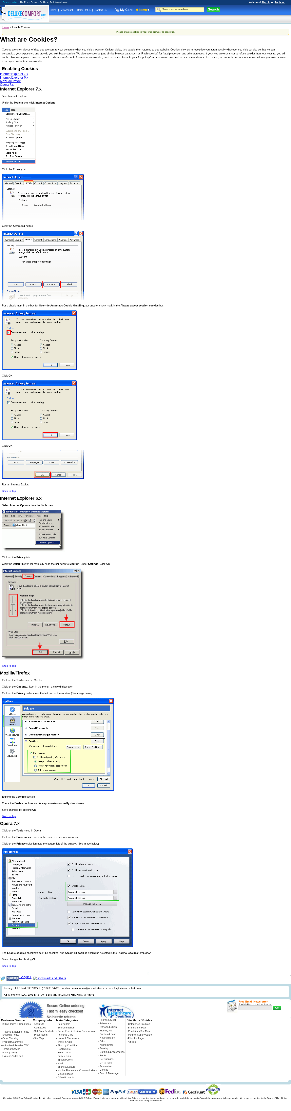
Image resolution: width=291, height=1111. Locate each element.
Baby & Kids (64, 1056)
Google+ (25, 977)
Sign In (266, 2)
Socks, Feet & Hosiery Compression (77, 1031)
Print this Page (136, 1038)
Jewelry (104, 1048)
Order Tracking (10, 1038)
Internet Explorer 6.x (14, 77)
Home (53, 10)
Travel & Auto (65, 1042)
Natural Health (107, 1037)
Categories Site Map (139, 1024)
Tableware (105, 1023)
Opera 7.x (7, 84)
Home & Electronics (68, 1038)
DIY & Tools (106, 1062)
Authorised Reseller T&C (15, 1045)
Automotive (106, 1066)
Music (61, 1063)
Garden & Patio (108, 1034)
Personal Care (65, 1034)
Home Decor (64, 1052)
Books (103, 1055)
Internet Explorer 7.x (14, 74)
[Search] (213, 9)
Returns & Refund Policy (16, 1031)
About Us (39, 1024)
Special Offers (65, 1059)
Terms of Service (11, 1049)
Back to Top (9, 491)
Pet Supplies (106, 1059)
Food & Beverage (109, 1073)
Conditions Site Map (139, 1031)
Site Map (39, 1038)
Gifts (102, 1041)
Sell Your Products (44, 1031)
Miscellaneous (65, 1074)
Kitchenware (106, 1044)
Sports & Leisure (66, 1066)
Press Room (41, 1034)
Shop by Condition (68, 1045)
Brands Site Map (137, 1027)
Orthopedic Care (109, 1027)
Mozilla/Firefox (10, 81)
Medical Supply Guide (140, 1034)
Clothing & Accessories (112, 1052)
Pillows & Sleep (108, 1020)
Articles (132, 1042)
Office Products (66, 1077)
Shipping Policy (10, 1034)
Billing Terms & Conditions (16, 1024)
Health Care (64, 1049)
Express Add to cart (12, 1056)
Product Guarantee (12, 1042)
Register (280, 2)
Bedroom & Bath (66, 1027)
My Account (67, 10)
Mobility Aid (106, 1030)
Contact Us (101, 10)
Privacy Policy (9, 1052)
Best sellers (64, 1024)
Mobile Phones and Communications (77, 1070)
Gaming (104, 1069)
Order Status (84, 10)
